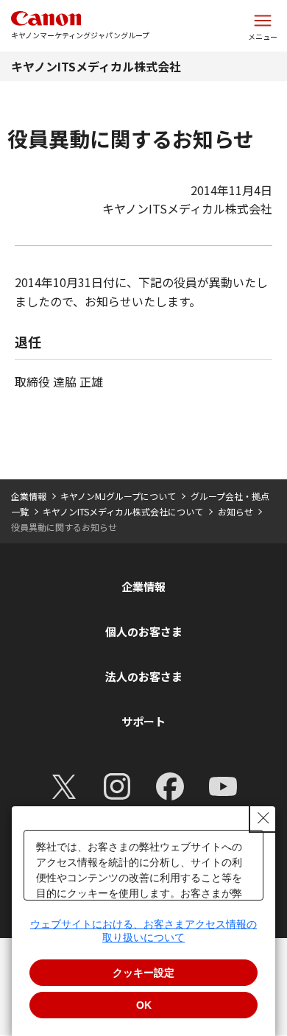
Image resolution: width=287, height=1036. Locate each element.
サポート (143, 721)
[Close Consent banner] (263, 818)
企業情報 (28, 496)
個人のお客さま (144, 631)
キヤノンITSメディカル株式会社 (96, 66)
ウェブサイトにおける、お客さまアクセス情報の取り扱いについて (143, 930)
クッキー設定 (143, 973)
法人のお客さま (144, 676)
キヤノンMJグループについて (118, 496)
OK (144, 1005)
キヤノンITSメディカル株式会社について (123, 511)
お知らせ (235, 511)
